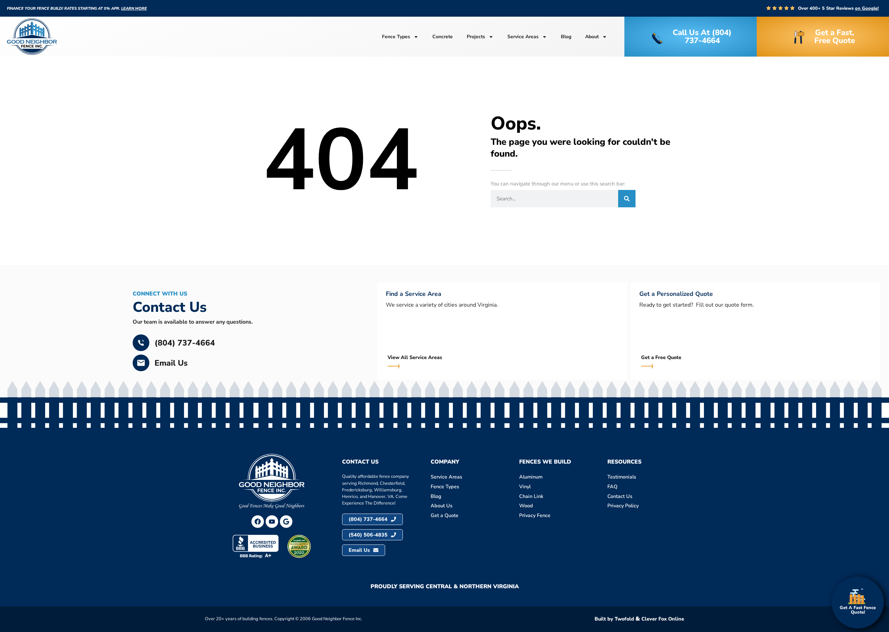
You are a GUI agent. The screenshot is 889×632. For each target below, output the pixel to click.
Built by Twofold (614, 618)
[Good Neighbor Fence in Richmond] (286, 521)
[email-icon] (141, 363)
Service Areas (523, 36)
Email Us (171, 363)
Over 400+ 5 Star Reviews (838, 8)
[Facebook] (257, 521)
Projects (476, 36)
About (592, 36)
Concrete (442, 36)
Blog (566, 36)
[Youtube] (272, 521)
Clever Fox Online (662, 618)
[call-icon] (141, 342)
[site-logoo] (32, 36)
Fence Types (396, 36)
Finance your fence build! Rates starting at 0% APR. (77, 8)
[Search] (626, 198)
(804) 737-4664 (185, 343)
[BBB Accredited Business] (256, 546)
